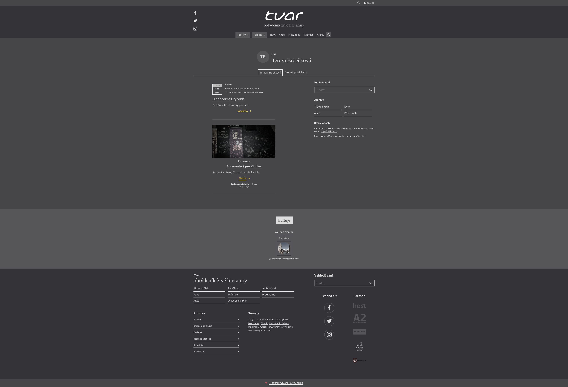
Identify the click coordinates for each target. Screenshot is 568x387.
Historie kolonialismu (279, 323)
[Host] (359, 306)
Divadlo (264, 323)
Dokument (253, 326)
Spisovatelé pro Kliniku (244, 166)
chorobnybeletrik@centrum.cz (285, 258)
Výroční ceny (265, 326)
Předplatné (268, 294)
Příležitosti (294, 34)
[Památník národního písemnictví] (359, 346)
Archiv (320, 34)
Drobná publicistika (296, 72)
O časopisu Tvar (237, 300)
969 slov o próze (256, 330)
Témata (258, 34)
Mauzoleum (253, 323)
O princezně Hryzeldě (228, 99)
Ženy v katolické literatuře (260, 319)
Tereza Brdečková (270, 72)
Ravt (273, 34)
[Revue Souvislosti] (359, 332)
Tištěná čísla (321, 106)
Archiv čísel (269, 288)
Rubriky (241, 34)
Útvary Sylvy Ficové (283, 326)
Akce (282, 34)
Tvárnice (309, 34)
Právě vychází (281, 319)
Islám (268, 330)
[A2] (359, 319)
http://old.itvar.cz (329, 131)
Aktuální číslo (201, 288)
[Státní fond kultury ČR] (359, 360)
